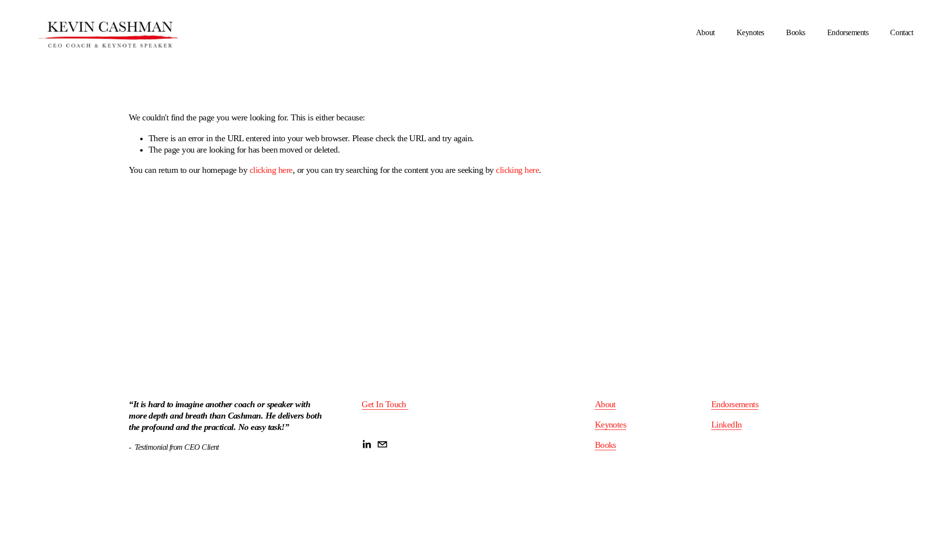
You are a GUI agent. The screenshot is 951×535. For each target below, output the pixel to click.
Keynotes (750, 32)
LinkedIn (726, 424)
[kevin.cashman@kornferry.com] (382, 444)
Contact (901, 32)
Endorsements (847, 32)
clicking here (271, 170)
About (705, 32)
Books (795, 32)
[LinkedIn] (366, 444)
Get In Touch (385, 404)
